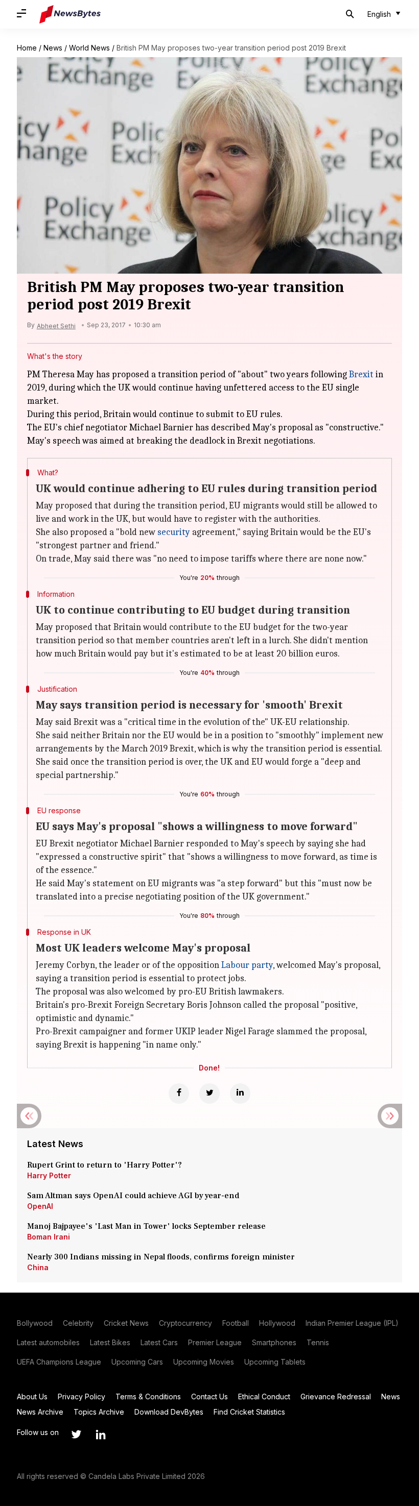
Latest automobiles (48, 1342)
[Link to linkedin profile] (100, 1434)
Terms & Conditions (148, 1396)
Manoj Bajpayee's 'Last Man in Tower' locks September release (146, 1226)
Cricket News (126, 1323)
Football (235, 1323)
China (38, 1267)
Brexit (361, 374)
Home (27, 47)
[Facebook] (179, 1093)
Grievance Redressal (335, 1396)
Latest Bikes (110, 1342)
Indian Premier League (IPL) (352, 1323)
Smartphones (274, 1342)
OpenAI (40, 1206)
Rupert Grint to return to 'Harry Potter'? (104, 1165)
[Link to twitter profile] (76, 1434)
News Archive (40, 1411)
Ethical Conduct (264, 1396)
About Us (32, 1396)
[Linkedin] (240, 1093)
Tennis (318, 1342)
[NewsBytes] (70, 14)
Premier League (215, 1342)
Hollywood (277, 1323)
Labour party (247, 965)
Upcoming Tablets (275, 1361)
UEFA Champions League (59, 1361)
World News (89, 47)
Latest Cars (159, 1342)
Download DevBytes (168, 1411)
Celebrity (78, 1323)
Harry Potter (49, 1175)
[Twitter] (209, 1093)
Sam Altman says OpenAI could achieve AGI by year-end (133, 1196)
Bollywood (35, 1323)
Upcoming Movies (203, 1361)
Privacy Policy (81, 1396)
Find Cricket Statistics (249, 1411)
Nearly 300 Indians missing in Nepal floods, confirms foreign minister (161, 1257)
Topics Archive (99, 1411)
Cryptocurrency (185, 1323)
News (52, 47)
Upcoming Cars (137, 1361)
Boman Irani (48, 1236)
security (173, 532)
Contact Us (209, 1396)
